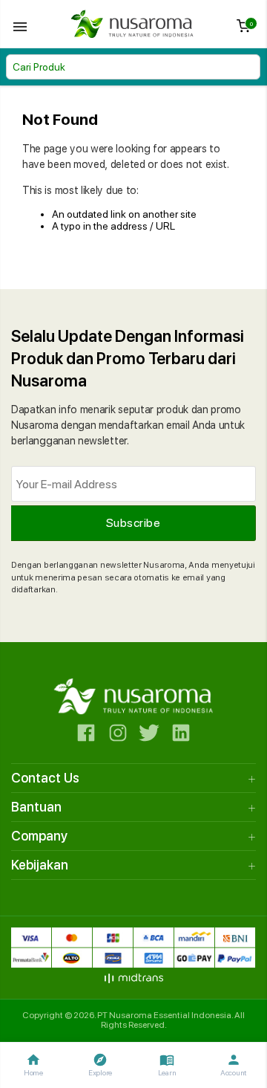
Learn (167, 1064)
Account (233, 1064)
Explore (100, 1064)
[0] (243, 29)
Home (33, 1064)
